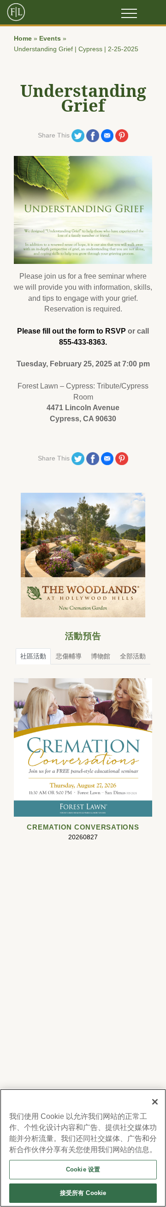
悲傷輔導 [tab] (69, 656)
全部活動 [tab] (133, 656)
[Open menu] (129, 13)
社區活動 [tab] (33, 656)
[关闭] (155, 1102)
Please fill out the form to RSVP (71, 331)
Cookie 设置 (83, 1169)
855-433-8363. (83, 342)
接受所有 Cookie (83, 1192)
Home (23, 38)
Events (50, 38)
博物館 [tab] (100, 656)
